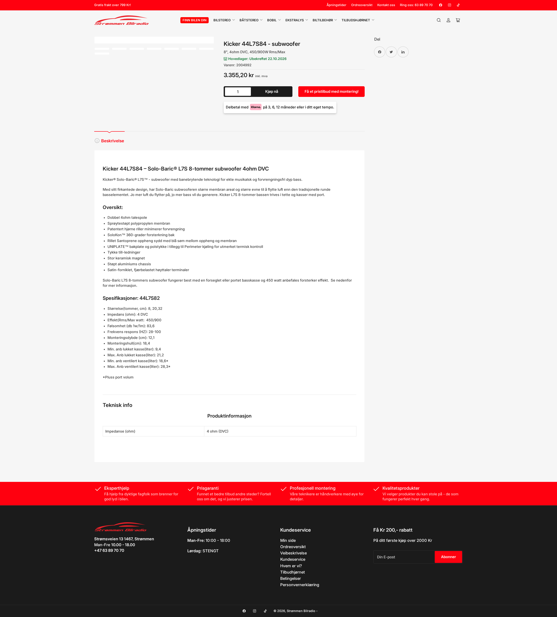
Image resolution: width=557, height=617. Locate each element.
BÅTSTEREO (249, 20)
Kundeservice (292, 559)
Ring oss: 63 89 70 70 (416, 5)
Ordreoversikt (361, 5)
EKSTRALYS (294, 20)
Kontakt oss (386, 5)
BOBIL (272, 20)
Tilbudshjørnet (356, 20)
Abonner (448, 557)
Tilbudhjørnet (292, 572)
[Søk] (439, 20)
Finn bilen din (194, 20)
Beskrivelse (112, 140)
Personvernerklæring (299, 584)
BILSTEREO (222, 20)
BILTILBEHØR (323, 20)
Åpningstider (336, 5)
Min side (288, 540)
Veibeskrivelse (293, 553)
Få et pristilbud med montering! (332, 91)
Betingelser (290, 578)
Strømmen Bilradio (301, 611)
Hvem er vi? (291, 565)
